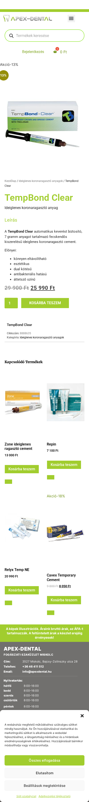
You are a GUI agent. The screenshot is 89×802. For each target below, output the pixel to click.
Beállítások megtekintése (44, 785)
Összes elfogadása (44, 760)
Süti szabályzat (26, 796)
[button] (82, 715)
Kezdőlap (10, 181)
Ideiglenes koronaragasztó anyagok (41, 181)
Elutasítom (44, 773)
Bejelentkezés (33, 52)
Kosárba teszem (45, 303)
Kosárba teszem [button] (21, 469)
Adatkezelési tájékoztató (55, 796)
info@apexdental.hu (37, 671)
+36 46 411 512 (33, 666)
